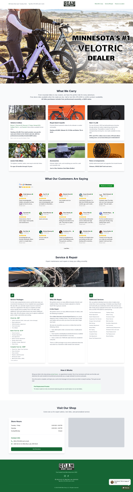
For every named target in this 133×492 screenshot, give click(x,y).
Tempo (31, 125)
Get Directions (37, 449)
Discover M (19, 125)
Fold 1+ (17, 127)
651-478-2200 (77, 97)
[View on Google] (20, 194)
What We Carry (99, 3)
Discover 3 (26, 125)
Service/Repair (109, 3)
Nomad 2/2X (37, 125)
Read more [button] (22, 205)
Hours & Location (119, 3)
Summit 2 (24, 127)
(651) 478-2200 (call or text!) (37, 3)
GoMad (12, 127)
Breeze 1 (12, 125)
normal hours (54, 374)
